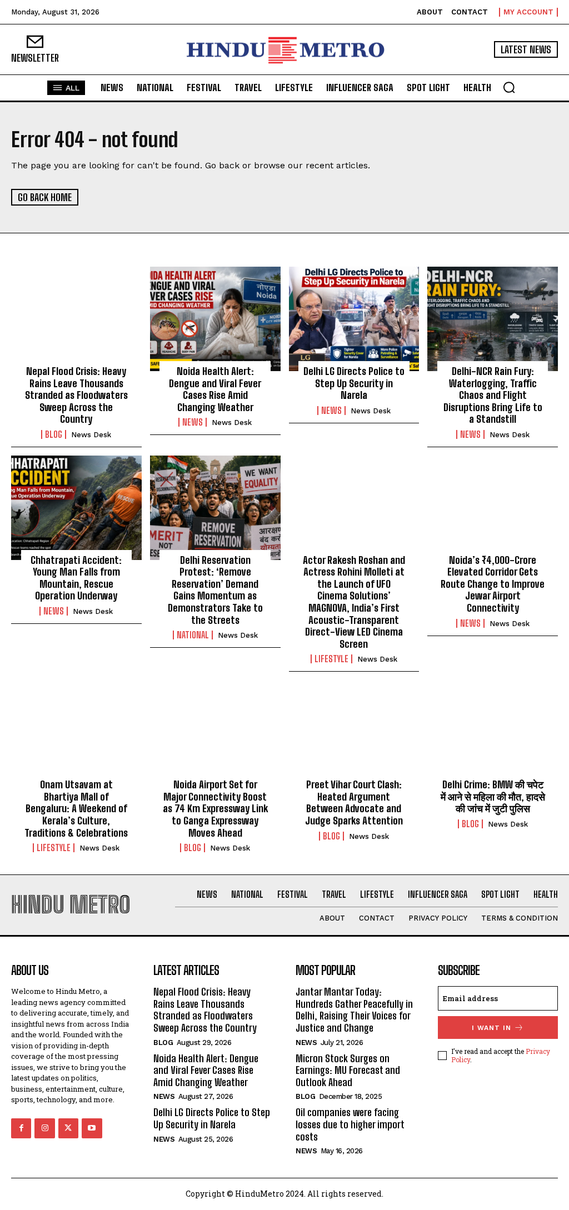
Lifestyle (331, 658)
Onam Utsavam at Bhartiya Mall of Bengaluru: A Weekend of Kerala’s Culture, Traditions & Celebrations (76, 808)
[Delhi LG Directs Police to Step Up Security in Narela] (354, 319)
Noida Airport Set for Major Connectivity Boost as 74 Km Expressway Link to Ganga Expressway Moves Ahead (215, 808)
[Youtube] (92, 1128)
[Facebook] (21, 1128)
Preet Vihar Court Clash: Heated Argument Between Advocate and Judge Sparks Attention (354, 802)
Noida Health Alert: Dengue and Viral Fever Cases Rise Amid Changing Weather (215, 389)
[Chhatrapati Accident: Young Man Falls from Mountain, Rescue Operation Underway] (76, 508)
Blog (53, 434)
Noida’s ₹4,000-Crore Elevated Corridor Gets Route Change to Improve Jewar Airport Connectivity (493, 584)
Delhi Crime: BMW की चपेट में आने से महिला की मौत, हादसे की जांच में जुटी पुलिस (493, 796)
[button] (509, 87)
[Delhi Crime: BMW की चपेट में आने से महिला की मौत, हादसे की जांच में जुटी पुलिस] (492, 732)
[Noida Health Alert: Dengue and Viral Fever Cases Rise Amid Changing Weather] (215, 319)
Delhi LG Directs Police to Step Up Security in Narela (354, 383)
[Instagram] (44, 1128)
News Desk (91, 435)
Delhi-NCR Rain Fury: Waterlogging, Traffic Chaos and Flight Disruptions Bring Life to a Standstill (492, 395)
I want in (491, 1028)
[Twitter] (68, 1128)
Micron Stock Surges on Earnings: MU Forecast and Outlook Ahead (348, 1070)
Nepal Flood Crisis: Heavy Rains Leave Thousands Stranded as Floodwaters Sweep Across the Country (76, 395)
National (193, 635)
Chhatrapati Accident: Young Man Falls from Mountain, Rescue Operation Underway (76, 578)
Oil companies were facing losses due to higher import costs (350, 1124)
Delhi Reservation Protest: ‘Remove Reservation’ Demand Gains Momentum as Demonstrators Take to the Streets (215, 590)
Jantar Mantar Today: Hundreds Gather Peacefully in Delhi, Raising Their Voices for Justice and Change (354, 1010)
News (192, 422)
